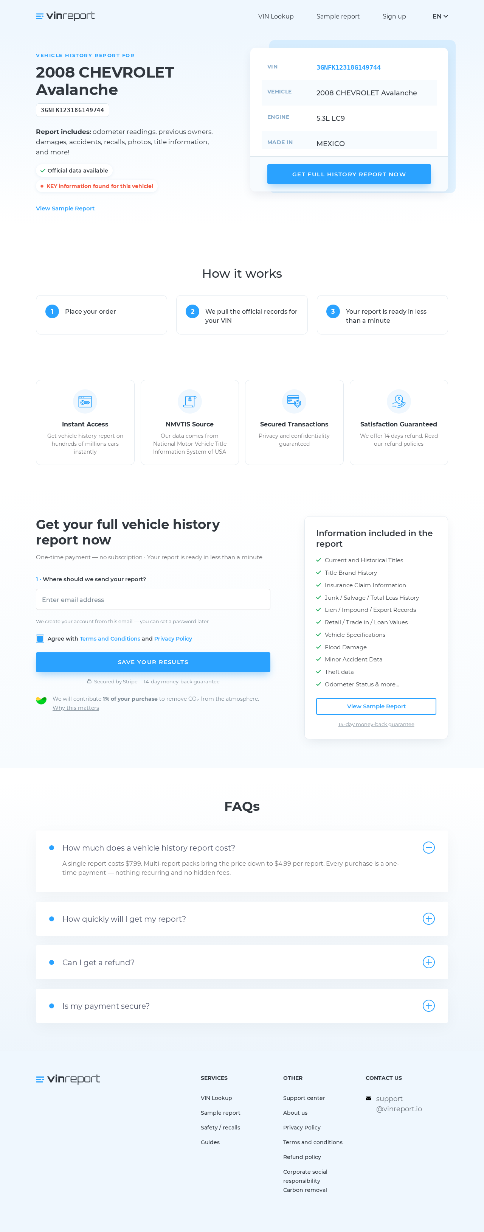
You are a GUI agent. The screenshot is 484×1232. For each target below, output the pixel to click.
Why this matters (76, 707)
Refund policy (302, 1156)
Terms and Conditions (110, 638)
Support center (304, 1097)
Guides (210, 1142)
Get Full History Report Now (349, 174)
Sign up (394, 16)
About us (295, 1112)
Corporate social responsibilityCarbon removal (305, 1180)
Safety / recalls (220, 1127)
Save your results (153, 662)
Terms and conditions (313, 1142)
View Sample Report (65, 208)
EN (437, 16)
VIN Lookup (276, 16)
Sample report (338, 16)
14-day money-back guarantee (182, 681)
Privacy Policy (173, 638)
